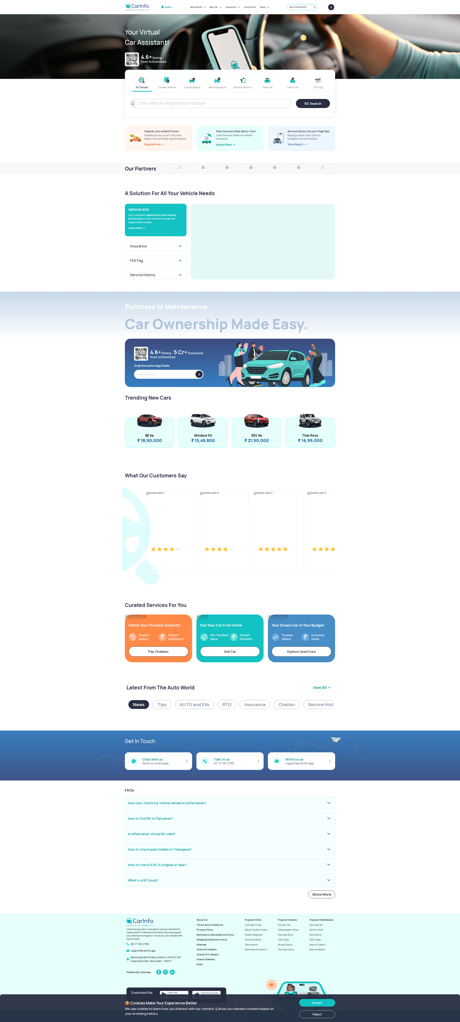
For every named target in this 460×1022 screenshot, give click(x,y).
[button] (263, 241)
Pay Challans (158, 651)
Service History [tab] (324, 704)
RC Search (313, 103)
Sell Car (230, 651)
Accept (317, 1003)
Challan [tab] (287, 704)
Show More (321, 894)
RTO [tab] (226, 704)
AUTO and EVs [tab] (194, 704)
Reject (317, 1014)
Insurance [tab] (255, 704)
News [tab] (138, 704)
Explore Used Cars (301, 651)
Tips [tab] (162, 704)
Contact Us (250, 7)
